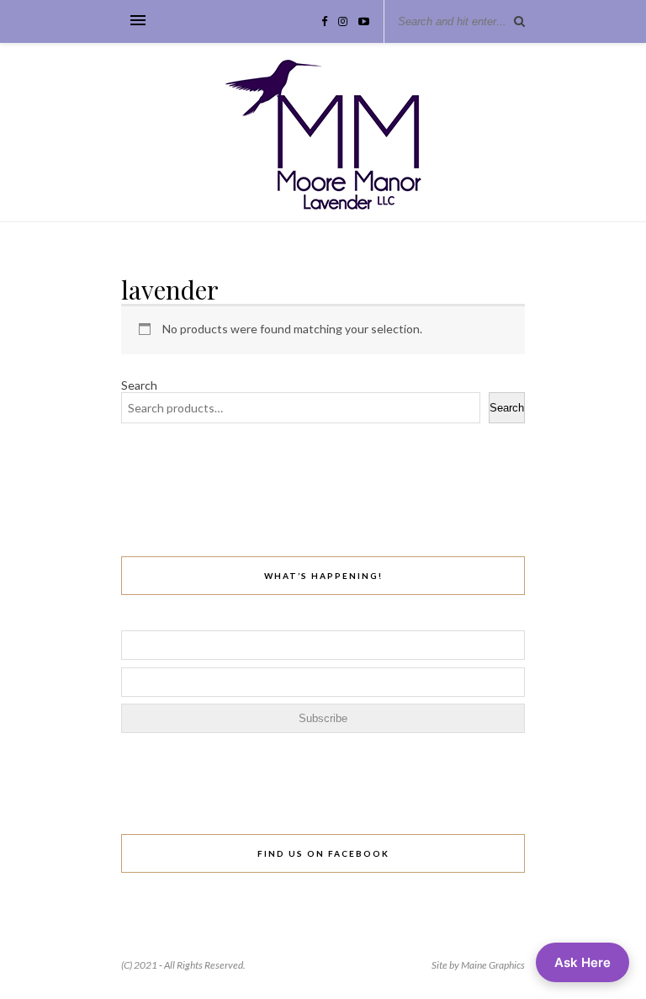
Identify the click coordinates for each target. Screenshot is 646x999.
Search (139, 385)
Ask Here (582, 962)
